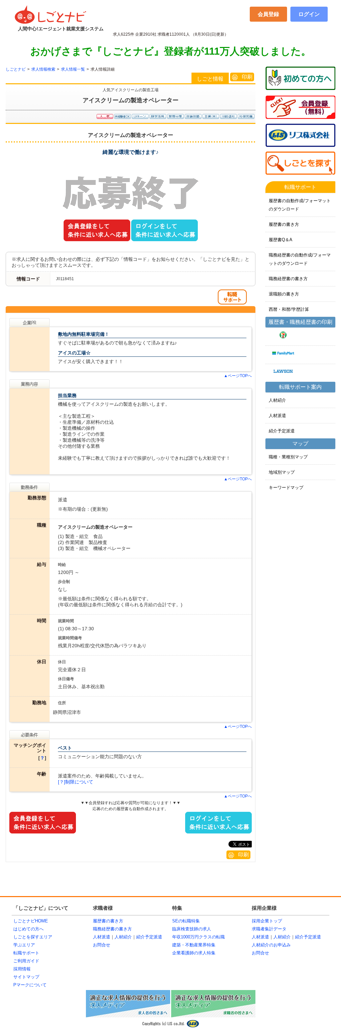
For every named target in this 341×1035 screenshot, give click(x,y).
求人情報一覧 (73, 69)
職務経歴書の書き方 (288, 278)
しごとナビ (16, 69)
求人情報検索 (43, 69)
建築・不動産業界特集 (193, 944)
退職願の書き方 (284, 293)
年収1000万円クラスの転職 (198, 936)
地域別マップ (282, 472)
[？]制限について (75, 781)
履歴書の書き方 (284, 224)
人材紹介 (277, 400)
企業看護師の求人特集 (193, 952)
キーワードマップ (286, 487)
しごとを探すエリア (32, 936)
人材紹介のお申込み (271, 944)
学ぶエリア (24, 944)
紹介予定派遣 (282, 430)
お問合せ (101, 944)
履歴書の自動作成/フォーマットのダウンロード (300, 205)
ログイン (309, 14)
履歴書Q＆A (280, 239)
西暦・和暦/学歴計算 (289, 309)
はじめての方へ (28, 928)
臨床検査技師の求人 (191, 928)
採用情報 (22, 968)
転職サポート (26, 952)
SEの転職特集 (186, 920)
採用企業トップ (267, 920)
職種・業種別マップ (288, 456)
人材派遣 (277, 415)
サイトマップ (26, 976)
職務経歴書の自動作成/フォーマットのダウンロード (300, 259)
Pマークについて (30, 984)
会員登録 (268, 14)
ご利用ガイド (26, 960)
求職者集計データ (269, 928)
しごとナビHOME (30, 920)
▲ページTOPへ (238, 375)
